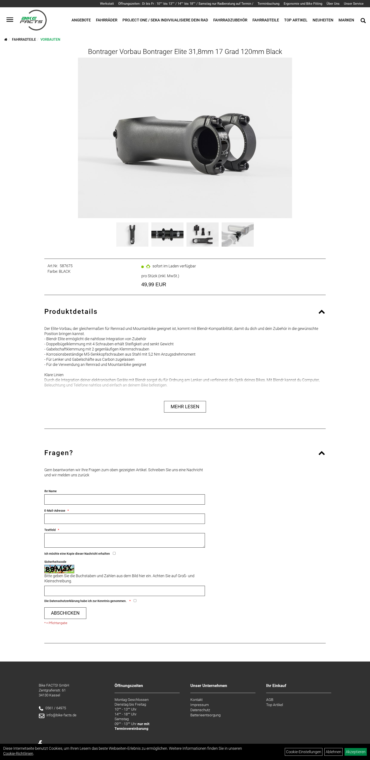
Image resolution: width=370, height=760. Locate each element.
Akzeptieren (356, 752)
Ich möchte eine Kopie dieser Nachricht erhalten (77, 553)
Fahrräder (106, 20)
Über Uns (333, 4)
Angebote (81, 20)
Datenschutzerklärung (64, 601)
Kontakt (196, 699)
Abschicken (65, 613)
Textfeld (50, 530)
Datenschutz (200, 710)
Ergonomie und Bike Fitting (303, 4)
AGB (269, 699)
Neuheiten (323, 20)
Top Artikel (295, 20)
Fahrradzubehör (230, 20)
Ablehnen (333, 752)
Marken (346, 20)
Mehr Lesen (185, 406)
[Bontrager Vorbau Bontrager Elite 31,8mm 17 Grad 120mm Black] (185, 138)
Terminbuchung (268, 4)
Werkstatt (107, 4)
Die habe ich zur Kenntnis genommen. (85, 601)
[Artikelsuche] (363, 21)
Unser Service (354, 4)
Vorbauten (50, 39)
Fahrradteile (265, 20)
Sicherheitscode (55, 561)
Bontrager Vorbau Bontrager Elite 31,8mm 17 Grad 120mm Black (185, 52)
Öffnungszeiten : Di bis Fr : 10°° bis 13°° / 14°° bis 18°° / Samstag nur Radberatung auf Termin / (185, 4)
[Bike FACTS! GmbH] (33, 20)
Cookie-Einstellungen (303, 752)
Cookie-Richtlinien (18, 753)
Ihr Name (50, 491)
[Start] (5, 39)
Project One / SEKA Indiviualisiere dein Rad (165, 20)
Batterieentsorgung (205, 715)
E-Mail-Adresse (54, 510)
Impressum (199, 705)
